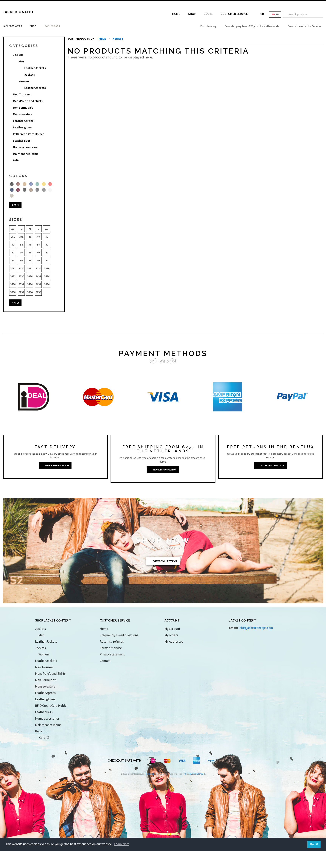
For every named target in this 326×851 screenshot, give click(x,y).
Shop (192, 13)
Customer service (234, 13)
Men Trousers (22, 94)
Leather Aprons (23, 121)
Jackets (18, 55)
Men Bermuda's (23, 107)
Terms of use (151, 773)
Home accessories (25, 147)
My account (172, 629)
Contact (105, 661)
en (277, 14)
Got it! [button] (314, 844)
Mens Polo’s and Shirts (27, 101)
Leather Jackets (35, 68)
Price (102, 38)
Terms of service (111, 648)
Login (208, 13)
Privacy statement (112, 654)
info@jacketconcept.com (256, 628)
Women (24, 81)
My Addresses (174, 641)
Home (176, 13)
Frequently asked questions (119, 635)
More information (56, 465)
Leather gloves (23, 127)
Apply (15, 205)
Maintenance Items (25, 154)
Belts (16, 160)
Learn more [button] (121, 844)
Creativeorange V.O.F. (195, 773)
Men (21, 61)
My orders (171, 635)
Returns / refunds (112, 641)
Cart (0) (43, 738)
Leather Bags (21, 140)
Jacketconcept (12, 26)
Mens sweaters (22, 114)
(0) (261, 13)
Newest (118, 38)
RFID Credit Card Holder (28, 134)
